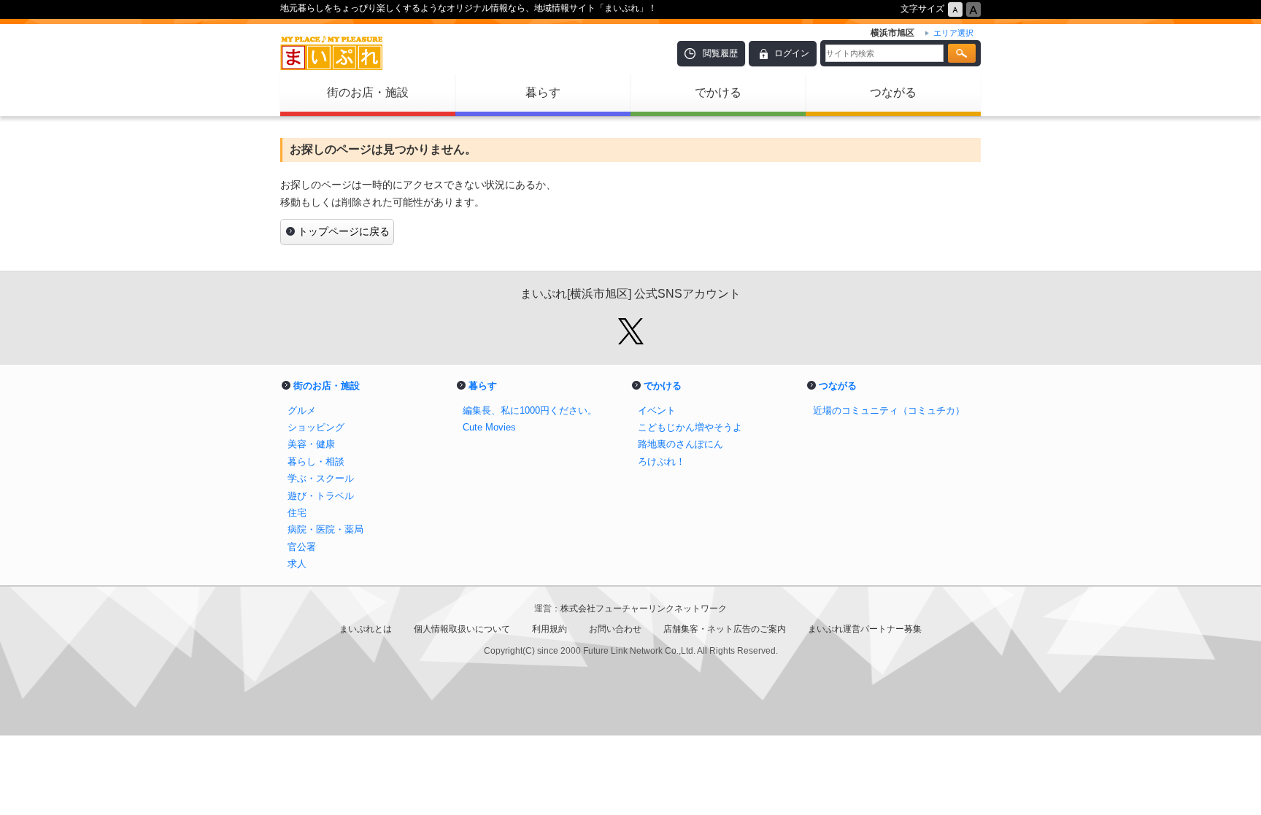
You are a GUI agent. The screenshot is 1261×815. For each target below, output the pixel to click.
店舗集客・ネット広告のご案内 (724, 629)
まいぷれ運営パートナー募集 (865, 629)
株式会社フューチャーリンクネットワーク (643, 608)
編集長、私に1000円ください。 (530, 410)
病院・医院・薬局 (325, 529)
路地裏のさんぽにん (680, 444)
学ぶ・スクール (321, 478)
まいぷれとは (365, 629)
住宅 (297, 512)
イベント (657, 410)
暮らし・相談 (316, 461)
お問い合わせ (615, 629)
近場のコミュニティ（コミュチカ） (889, 410)
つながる (893, 92)
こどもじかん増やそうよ (690, 427)
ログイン (791, 53)
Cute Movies (489, 427)
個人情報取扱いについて (462, 629)
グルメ (302, 410)
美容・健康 (311, 444)
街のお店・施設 (368, 92)
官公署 (302, 546)
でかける (718, 92)
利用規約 (549, 629)
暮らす (542, 92)
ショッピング (316, 427)
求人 (297, 563)
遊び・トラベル (321, 495)
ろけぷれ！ (661, 461)
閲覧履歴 (720, 53)
